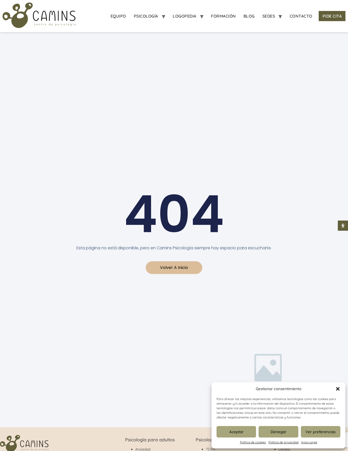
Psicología (146, 16)
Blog (249, 16)
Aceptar (236, 431)
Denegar (278, 431)
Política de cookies (253, 442)
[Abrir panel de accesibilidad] (343, 226)
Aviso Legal (309, 442)
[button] (337, 388)
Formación (223, 16)
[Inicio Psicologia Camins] (39, 16)
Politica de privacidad (284, 442)
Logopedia (184, 16)
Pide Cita (332, 16)
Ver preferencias (320, 431)
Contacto (301, 16)
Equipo (118, 16)
